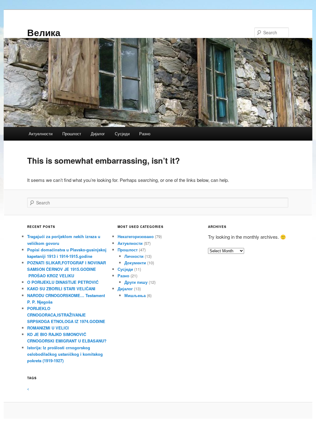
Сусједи (122, 133)
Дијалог (98, 133)
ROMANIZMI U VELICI (48, 328)
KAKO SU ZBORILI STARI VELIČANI (61, 289)
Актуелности (40, 133)
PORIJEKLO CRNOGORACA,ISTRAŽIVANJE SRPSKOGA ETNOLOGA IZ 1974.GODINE (66, 314)
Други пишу (136, 282)
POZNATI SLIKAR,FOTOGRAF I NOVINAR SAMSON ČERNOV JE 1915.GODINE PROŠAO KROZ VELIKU (66, 269)
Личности (133, 256)
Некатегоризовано (136, 236)
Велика (43, 32)
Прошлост (71, 133)
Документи (135, 263)
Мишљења (135, 295)
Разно (144, 133)
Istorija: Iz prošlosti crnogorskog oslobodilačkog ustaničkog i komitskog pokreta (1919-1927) (65, 354)
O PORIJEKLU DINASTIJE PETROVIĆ (62, 282)
